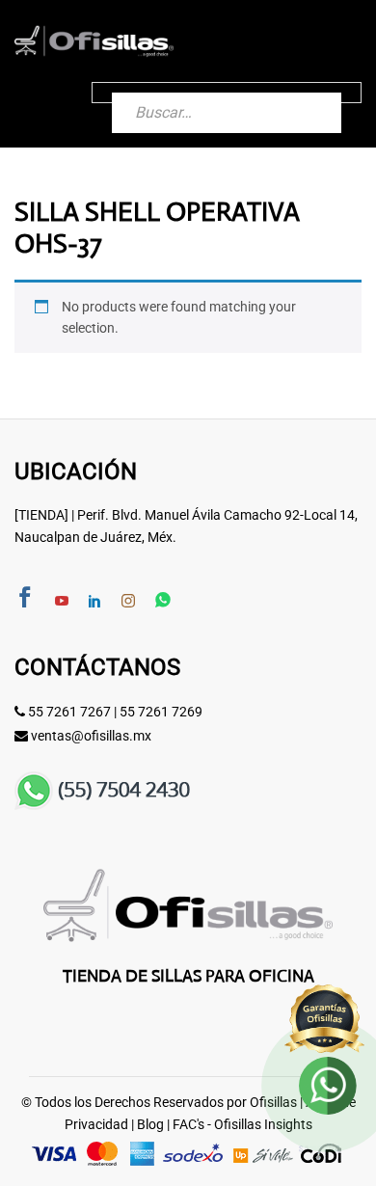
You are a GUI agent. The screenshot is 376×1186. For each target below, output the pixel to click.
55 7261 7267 (69, 711)
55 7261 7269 (161, 711)
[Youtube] (61, 601)
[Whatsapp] (163, 601)
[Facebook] (25, 599)
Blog (150, 1124)
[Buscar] (307, 92)
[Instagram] (128, 601)
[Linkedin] (94, 601)
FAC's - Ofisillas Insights (242, 1124)
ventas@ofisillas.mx (91, 735)
